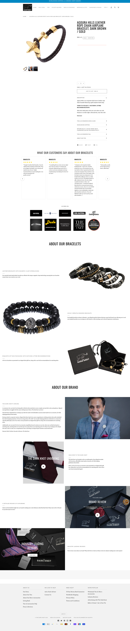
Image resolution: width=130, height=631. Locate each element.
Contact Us (48, 595)
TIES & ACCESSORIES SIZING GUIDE (86, 121)
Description (80, 97)
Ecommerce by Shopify (86, 617)
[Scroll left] (22, 179)
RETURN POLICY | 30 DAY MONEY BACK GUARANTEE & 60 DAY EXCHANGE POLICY (88, 129)
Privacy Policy (70, 598)
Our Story (26, 592)
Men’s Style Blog (55, 617)
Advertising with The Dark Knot (97, 600)
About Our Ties (27, 595)
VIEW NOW (32, 555)
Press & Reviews (28, 607)
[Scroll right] (107, 179)
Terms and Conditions (73, 601)
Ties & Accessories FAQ (84, 134)
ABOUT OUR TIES (81, 138)
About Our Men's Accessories (31, 598)
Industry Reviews (93, 597)
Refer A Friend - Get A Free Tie (97, 603)
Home (24, 16)
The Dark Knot (40, 617)
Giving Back (26, 601)
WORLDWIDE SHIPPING (83, 124)
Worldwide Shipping (72, 595)
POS (75, 617)
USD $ (105, 7)
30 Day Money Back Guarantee (75, 592)
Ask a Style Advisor (50, 592)
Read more (79, 115)
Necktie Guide (67, 617)
